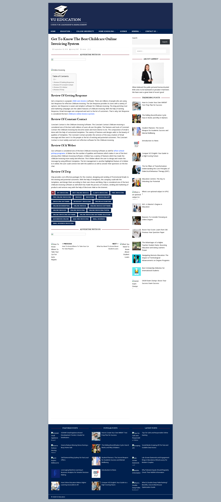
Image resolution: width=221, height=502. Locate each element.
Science (123, 31)
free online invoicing (62, 197)
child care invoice (79, 101)
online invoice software (100, 206)
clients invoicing (100, 193)
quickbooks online (61, 219)
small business (99, 219)
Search (134, 38)
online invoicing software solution (95, 215)
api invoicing (62, 193)
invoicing (90, 197)
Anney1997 (75, 49)
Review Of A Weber (60, 87)
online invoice (80, 206)
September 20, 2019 (61, 49)
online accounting (103, 201)
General (135, 31)
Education (65, 31)
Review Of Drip (59, 90)
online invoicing (77, 210)
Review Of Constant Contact (63, 85)
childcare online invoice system (81, 114)
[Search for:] (151, 51)
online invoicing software (64, 215)
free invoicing (118, 193)
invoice (78, 197)
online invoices (59, 210)
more (84, 49)
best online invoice (81, 193)
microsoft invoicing (82, 201)
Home (53, 31)
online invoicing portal (99, 210)
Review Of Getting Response (64, 82)
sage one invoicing (81, 219)
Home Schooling (106, 31)
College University (85, 31)
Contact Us (150, 31)
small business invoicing (63, 223)
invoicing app (104, 197)
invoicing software (61, 201)
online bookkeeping (61, 206)
